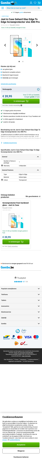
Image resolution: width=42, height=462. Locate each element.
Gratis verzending (13, 246)
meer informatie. (26, 356)
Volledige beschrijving (10, 143)
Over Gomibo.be (8, 359)
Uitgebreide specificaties (8, 84)
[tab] (19, 61)
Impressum (23, 359)
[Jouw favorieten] (35, 2)
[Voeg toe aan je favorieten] (38, 89)
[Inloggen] (31, 2)
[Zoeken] (38, 8)
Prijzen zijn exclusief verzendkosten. (23, 352)
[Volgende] (37, 45)
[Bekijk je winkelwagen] (39, 2)
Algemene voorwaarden (15, 361)
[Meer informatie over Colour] (2, 180)
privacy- (4, 440)
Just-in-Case (5, 16)
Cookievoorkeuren (33, 359)
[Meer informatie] (21, 105)
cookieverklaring (15, 440)
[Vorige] (5, 45)
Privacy (16, 359)
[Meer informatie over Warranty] (2, 165)
